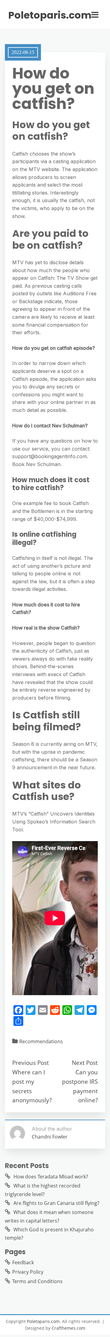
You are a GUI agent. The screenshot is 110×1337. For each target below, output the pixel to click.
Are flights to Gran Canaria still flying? (56, 1203)
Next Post (85, 1062)
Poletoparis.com (49, 15)
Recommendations (41, 1041)
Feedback (23, 1262)
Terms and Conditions (37, 1281)
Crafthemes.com (68, 1328)
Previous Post (30, 1062)
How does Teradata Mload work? (50, 1176)
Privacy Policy (27, 1272)
